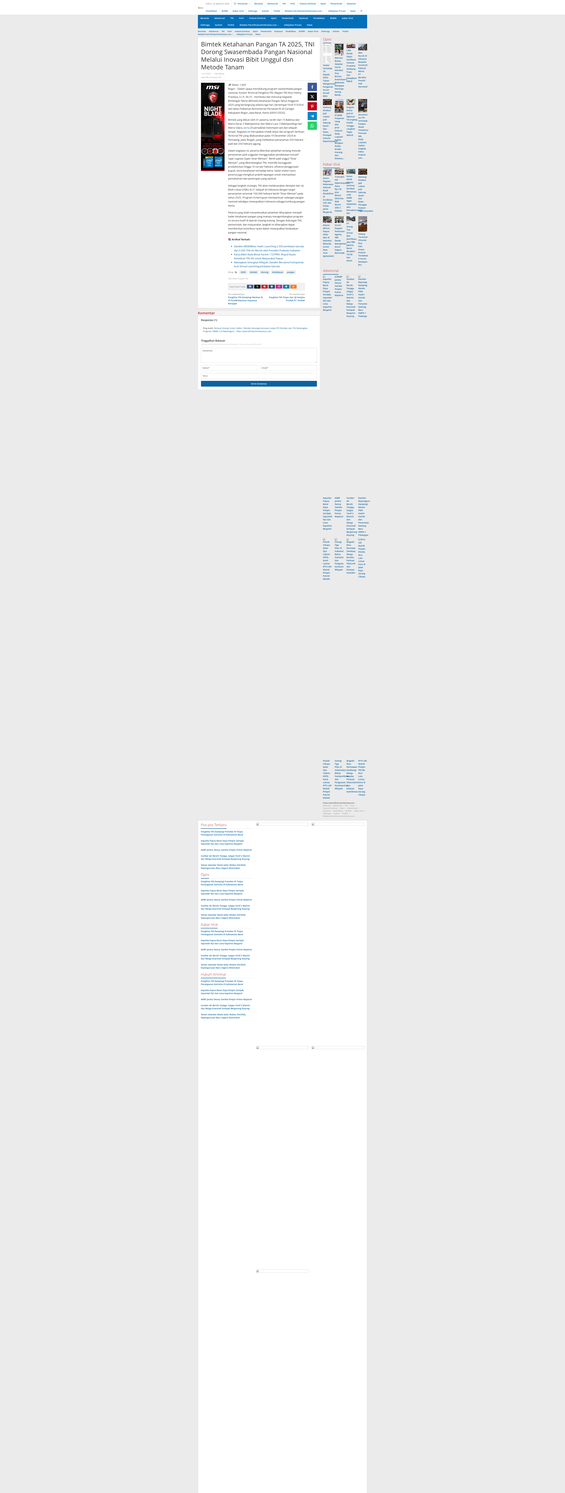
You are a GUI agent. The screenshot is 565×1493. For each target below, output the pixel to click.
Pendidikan (338, 810)
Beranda (326, 805)
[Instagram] (279, 287)
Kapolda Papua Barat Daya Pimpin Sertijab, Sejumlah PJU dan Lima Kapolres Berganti (327, 513)
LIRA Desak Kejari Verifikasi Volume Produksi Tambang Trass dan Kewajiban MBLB (352, 66)
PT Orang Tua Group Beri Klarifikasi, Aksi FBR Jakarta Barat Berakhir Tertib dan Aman (352, 242)
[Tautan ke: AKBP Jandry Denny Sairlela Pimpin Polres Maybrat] (339, 385)
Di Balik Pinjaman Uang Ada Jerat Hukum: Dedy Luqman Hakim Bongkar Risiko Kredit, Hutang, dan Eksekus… (339, 137)
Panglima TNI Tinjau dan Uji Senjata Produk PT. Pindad (287, 297)
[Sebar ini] (312, 87)
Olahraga (327, 813)
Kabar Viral (359, 810)
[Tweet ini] (312, 96)
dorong (264, 272)
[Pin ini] (312, 106)
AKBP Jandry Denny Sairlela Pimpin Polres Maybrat (339, 507)
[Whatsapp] (312, 126)
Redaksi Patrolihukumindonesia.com (339, 816)
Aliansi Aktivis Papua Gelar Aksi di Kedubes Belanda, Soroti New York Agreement (328, 240)
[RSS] (293, 287)
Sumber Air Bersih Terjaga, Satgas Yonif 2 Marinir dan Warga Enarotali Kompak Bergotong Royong (352, 516)
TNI (346, 805)
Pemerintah (352, 808)
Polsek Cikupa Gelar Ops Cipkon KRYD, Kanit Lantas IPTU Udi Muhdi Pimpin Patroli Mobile (327, 779)
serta (246, 127)
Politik (345, 813)
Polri (352, 805)
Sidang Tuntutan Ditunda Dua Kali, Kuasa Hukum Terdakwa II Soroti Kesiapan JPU (363, 249)
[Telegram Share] (312, 116)
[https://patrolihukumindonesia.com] (201, 7)
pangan (291, 272)
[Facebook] (250, 287)
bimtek (253, 272)
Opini (342, 808)
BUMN (349, 810)
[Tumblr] (272, 287)
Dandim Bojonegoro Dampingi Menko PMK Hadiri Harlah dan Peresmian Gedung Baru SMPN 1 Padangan (364, 516)
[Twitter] (257, 287)
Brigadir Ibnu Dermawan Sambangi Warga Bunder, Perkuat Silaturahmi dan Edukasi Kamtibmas (352, 776)
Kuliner (337, 813)
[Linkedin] (286, 287)
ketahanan (277, 272)
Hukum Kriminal (330, 808)
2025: (243, 272)
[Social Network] (361, 11)
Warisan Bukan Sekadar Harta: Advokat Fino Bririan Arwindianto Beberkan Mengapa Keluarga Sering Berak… (341, 76)
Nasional (327, 810)
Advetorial (337, 805)
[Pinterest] (264, 287)
